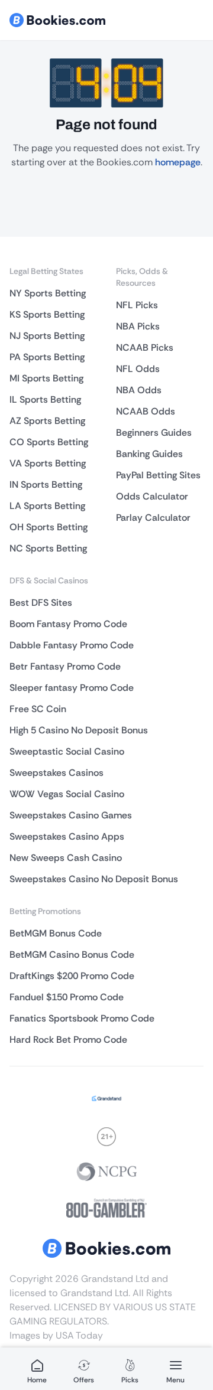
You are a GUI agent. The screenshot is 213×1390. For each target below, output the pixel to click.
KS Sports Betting (47, 314)
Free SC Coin (37, 709)
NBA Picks (138, 326)
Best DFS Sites (40, 602)
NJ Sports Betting (47, 335)
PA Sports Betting (47, 357)
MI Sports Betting (46, 378)
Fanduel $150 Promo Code (66, 997)
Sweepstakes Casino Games (70, 815)
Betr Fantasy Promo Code (65, 666)
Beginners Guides (154, 432)
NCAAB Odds (145, 411)
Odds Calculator (152, 496)
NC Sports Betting (48, 548)
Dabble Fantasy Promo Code (71, 645)
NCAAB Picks (144, 347)
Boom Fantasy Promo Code (68, 624)
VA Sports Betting (47, 463)
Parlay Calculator (153, 517)
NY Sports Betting (47, 293)
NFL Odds (138, 369)
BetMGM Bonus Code (55, 933)
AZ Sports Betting (47, 421)
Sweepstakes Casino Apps (66, 836)
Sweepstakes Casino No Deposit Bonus (93, 879)
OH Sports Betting (48, 527)
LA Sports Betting (47, 506)
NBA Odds (139, 390)
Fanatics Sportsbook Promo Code (81, 1018)
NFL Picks (137, 305)
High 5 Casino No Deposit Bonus (78, 730)
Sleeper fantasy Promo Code (71, 687)
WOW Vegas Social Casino (66, 794)
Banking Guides (149, 454)
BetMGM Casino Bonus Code (71, 954)
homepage (178, 162)
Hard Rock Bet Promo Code (68, 1039)
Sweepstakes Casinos (56, 772)
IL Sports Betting (45, 399)
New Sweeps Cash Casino (65, 857)
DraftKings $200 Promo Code (71, 976)
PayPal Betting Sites (158, 475)
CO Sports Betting (48, 442)
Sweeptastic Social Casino (66, 751)
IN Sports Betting (45, 484)
